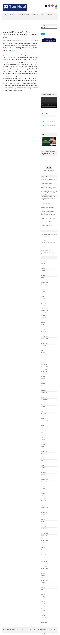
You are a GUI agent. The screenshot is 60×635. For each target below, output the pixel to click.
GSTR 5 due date (25, 81)
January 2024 (43, 333)
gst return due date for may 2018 (10, 73)
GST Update (12, 14)
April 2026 (43, 270)
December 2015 (44, 561)
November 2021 (44, 394)
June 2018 (43, 491)
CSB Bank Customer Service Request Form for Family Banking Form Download (48, 207)
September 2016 (44, 540)
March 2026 (43, 272)
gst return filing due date (14, 76)
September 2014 (44, 580)
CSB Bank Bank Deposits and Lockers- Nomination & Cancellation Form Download (49, 198)
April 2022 (43, 383)
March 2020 (43, 441)
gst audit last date (22, 62)
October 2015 (44, 566)
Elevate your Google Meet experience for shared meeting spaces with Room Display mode (49, 193)
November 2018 (44, 479)
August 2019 (43, 458)
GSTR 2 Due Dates (26, 80)
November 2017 (44, 507)
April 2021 (43, 411)
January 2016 (43, 559)
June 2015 (43, 575)
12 (46, 121)
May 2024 (43, 324)
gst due (12, 64)
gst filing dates (32, 68)
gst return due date (17, 71)
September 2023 (44, 343)
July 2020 (43, 432)
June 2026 (43, 265)
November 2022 (44, 366)
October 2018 (44, 481)
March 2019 (43, 469)
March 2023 (43, 357)
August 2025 (43, 289)
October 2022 (44, 369)
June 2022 (43, 378)
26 (46, 125)
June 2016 (43, 547)
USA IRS (23, 17)
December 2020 (44, 420)
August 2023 (43, 345)
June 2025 (43, 294)
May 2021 (43, 408)
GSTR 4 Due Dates (9, 81)
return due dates (23, 88)
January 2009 (43, 603)
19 (46, 123)
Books (42, 14)
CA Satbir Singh (8, 40)
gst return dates (9, 71)
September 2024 (44, 315)
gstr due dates (22, 83)
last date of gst (22, 87)
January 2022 (43, 390)
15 (52, 121)
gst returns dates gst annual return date (29, 76)
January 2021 (43, 418)
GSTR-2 (9, 85)
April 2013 (43, 587)
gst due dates (23, 64)
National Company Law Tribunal (47, 250)
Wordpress (55, 633)
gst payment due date (21, 69)
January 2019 (43, 474)
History (10, 17)
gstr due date (16, 83)
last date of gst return (31, 87)
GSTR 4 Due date (18, 81)
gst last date (13, 69)
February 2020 (44, 444)
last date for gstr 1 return (12, 87)
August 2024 (43, 317)
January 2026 (43, 277)
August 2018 (43, 486)
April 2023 (43, 355)
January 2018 (43, 502)
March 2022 (43, 385)
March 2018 (43, 498)
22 (52, 123)
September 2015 (44, 568)
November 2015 (44, 563)
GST (8, 54)
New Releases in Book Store (49, 242)
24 (43, 125)
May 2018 (43, 493)
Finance (50, 14)
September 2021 (44, 399)
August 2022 (43, 373)
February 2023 (44, 359)
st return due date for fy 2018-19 (10, 90)
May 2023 (43, 352)
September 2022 (44, 371)
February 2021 (44, 416)
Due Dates (33, 55)
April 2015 (43, 577)
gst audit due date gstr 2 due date (10, 62)
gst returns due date (7, 78)
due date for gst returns (32, 54)
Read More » (11, 50)
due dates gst (19, 57)
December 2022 (44, 364)
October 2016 (44, 538)
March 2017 (43, 526)
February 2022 (44, 387)
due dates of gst (25, 57)
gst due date (17, 64)
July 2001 (43, 608)
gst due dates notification (22, 68)
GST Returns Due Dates (18, 78)
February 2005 (44, 606)
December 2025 (44, 279)
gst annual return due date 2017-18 (29, 61)
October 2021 (44, 397)
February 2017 (44, 528)
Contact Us (47, 235)
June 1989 (43, 620)
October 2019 (44, 453)
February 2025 (44, 303)
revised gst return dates (32, 88)
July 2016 (43, 545)
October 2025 (44, 284)
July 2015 (43, 573)
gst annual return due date (15, 61)
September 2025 (44, 287)
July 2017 (43, 516)
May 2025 (43, 296)
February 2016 (44, 556)
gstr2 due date (22, 85)
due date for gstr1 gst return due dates (11, 55)
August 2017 (43, 514)
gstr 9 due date (9, 83)
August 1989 (43, 617)
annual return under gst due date (19, 54)
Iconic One (42, 633)
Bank (4, 17)
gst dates (8, 64)
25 (45, 125)
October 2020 (44, 425)
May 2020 (43, 437)
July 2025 (43, 291)
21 (50, 123)
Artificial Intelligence (24, 14)
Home (4, 14)
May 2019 (43, 465)
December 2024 (44, 308)
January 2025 (43, 305)
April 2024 (43, 326)
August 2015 (43, 570)
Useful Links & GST (47, 237)
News (16, 17)
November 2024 (44, 310)
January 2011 (43, 599)
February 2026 (44, 275)
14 (50, 121)
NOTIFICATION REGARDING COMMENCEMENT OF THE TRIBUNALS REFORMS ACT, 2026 (48, 225)
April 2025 (43, 298)
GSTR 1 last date (9, 80)
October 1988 (44, 622)
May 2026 (43, 268)
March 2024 (43, 329)
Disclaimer (46, 240)
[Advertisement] (49, 66)
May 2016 (43, 549)
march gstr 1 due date (14, 88)
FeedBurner (51, 170)
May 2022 (43, 380)
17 (43, 123)
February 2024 (44, 331)
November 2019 (44, 451)
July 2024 (43, 319)
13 (48, 121)
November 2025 (44, 282)
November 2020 (44, 423)
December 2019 (44, 448)
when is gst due (21, 90)
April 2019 (43, 467)
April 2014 (43, 582)
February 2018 (44, 500)
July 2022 (43, 376)
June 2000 (43, 610)
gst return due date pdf (18, 74)
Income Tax (35, 14)
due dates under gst (28, 59)
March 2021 (43, 413)
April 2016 (43, 552)
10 (43, 121)
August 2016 (43, 542)
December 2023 (44, 336)
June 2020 (43, 434)
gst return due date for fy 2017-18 (29, 71)
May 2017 (43, 521)
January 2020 (43, 446)
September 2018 (44, 484)
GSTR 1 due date (27, 78)
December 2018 (44, 477)
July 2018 (43, 488)
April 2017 (43, 523)
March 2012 (43, 589)
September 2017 (44, 512)
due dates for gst (11, 57)
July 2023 (43, 347)
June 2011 (43, 594)
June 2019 (43, 462)
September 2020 (44, 427)
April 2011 (43, 596)
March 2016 (43, 554)
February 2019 (44, 472)
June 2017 (43, 519)
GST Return (28, 69)
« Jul (43, 129)
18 (45, 123)
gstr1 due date (15, 85)
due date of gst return (25, 55)
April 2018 (43, 495)
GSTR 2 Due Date (17, 80)
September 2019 (44, 455)
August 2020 (43, 430)
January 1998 (43, 613)
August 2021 (43, 401)
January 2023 (43, 362)
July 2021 (43, 404)
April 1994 (43, 615)
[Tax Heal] (15, 10)
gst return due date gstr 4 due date (25, 73)
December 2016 (44, 533)
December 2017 (44, 505)
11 (45, 121)
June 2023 (43, 350)
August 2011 (43, 591)
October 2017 (44, 509)
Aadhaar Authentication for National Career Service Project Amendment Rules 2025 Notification (48, 220)
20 (48, 123)
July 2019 (43, 460)
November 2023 (44, 338)
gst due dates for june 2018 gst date (25, 66)
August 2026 (43, 261)
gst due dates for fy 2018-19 (11, 66)
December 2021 (44, 392)
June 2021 (43, 406)
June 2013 (43, 584)
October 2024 (44, 312)
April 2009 (43, 601)
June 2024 (43, 322)
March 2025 (43, 301)
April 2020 (43, 439)
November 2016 (44, 535)
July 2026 (43, 263)
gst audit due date (31, 62)
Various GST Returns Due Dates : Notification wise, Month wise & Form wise (20, 34)
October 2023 (44, 340)
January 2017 (43, 531)
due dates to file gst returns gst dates (15, 59)
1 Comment (36, 40)
